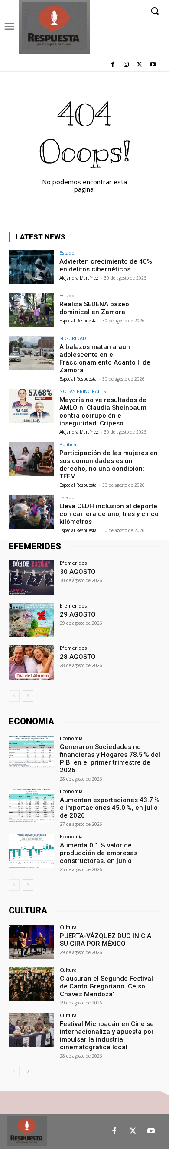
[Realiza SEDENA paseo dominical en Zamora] (31, 310)
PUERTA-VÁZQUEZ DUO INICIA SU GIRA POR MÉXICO (105, 940)
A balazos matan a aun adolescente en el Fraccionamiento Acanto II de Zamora (104, 358)
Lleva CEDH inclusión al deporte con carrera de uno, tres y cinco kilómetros (109, 514)
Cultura (68, 927)
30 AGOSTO (78, 572)
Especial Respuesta (78, 321)
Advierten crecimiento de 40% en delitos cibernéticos (105, 265)
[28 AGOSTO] (31, 662)
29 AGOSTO (78, 614)
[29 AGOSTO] (31, 620)
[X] (139, 65)
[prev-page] (14, 696)
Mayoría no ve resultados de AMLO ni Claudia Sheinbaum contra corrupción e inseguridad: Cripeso (102, 411)
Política (67, 444)
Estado (67, 252)
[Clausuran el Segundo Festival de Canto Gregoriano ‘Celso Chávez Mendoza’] (31, 984)
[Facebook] (113, 65)
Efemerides (73, 562)
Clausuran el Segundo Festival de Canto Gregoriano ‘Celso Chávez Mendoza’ (106, 986)
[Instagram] (126, 65)
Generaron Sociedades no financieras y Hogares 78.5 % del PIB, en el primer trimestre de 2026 (110, 758)
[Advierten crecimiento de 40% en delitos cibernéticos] (31, 267)
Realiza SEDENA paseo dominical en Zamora (94, 308)
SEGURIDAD (72, 338)
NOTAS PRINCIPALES (82, 391)
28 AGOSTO (78, 657)
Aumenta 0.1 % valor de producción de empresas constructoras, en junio (98, 853)
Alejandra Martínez (78, 278)
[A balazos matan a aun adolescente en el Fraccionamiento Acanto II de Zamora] (31, 353)
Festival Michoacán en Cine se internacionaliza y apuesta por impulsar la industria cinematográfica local (107, 1035)
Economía (71, 738)
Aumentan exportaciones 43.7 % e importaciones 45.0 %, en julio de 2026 (109, 807)
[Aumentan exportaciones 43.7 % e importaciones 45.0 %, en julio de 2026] (31, 806)
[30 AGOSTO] (31, 577)
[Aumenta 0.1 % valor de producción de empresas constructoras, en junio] (31, 851)
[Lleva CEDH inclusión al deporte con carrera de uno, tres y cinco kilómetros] (31, 512)
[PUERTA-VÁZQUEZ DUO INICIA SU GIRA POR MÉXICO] (31, 942)
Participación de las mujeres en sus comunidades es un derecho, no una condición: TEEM (108, 464)
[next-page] (28, 696)
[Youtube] (152, 65)
